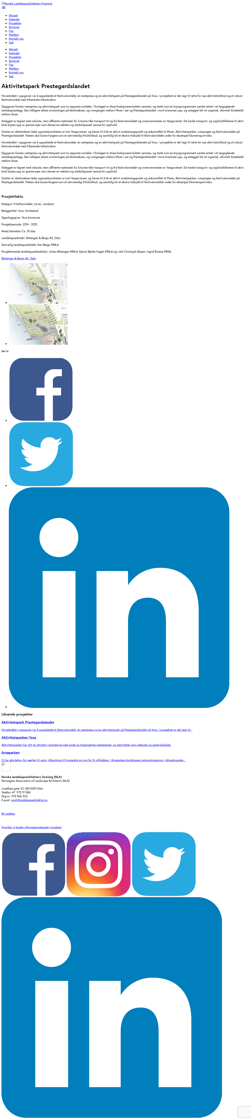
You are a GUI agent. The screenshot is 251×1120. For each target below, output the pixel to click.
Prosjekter (15, 23)
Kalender (14, 19)
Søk (11, 42)
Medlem (14, 35)
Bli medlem (8, 813)
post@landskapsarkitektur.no (29, 800)
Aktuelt (13, 15)
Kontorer (14, 27)
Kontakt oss (16, 38)
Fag (11, 31)
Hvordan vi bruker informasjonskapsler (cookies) (31, 827)
